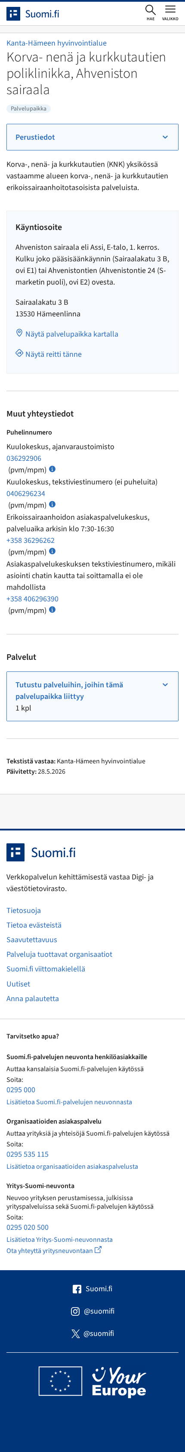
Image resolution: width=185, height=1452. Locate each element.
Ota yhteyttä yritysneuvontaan (63, 1250)
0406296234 (25, 493)
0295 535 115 (27, 1154)
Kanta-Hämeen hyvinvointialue (56, 43)
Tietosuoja (23, 910)
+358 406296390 (32, 599)
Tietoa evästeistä (34, 925)
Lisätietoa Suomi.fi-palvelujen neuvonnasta (69, 1102)
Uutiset (18, 984)
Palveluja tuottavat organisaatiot (59, 954)
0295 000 (20, 1089)
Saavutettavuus (31, 939)
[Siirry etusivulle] (40, 14)
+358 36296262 (30, 540)
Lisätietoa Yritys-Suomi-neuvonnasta (59, 1239)
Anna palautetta (32, 998)
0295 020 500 (27, 1227)
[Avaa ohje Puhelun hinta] (52, 468)
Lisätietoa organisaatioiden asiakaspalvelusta (72, 1166)
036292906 (23, 458)
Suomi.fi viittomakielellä (45, 969)
